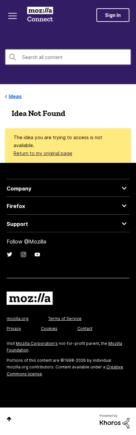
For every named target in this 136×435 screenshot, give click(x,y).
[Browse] (12, 16)
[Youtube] (37, 254)
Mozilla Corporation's (37, 343)
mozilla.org (17, 318)
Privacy (14, 328)
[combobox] (68, 57)
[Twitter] (10, 254)
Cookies (49, 328)
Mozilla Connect (40, 15)
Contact (84, 328)
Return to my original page (43, 153)
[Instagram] (23, 254)
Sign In (113, 15)
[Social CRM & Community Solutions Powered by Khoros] (114, 421)
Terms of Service (65, 318)
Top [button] (9, 419)
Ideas (15, 96)
